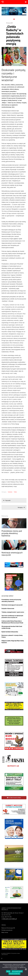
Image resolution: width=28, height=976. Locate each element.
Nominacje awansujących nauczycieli (12, 605)
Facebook (10, 492)
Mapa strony (5, 932)
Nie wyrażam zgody (17, 971)
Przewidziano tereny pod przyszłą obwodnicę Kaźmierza (11, 600)
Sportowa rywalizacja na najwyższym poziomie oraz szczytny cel (12, 616)
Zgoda (8, 971)
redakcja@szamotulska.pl (9, 919)
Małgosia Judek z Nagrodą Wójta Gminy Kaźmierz (13, 641)
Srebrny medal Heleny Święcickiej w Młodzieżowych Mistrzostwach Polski (12, 622)
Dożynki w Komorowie (8, 608)
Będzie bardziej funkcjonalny (10, 632)
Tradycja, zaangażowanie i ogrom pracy (13, 612)
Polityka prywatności (7, 930)
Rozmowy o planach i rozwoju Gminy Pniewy (12, 636)
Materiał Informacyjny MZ (8, 928)
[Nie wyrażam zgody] (26, 969)
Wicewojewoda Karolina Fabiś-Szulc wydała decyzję (12, 627)
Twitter (15, 492)
